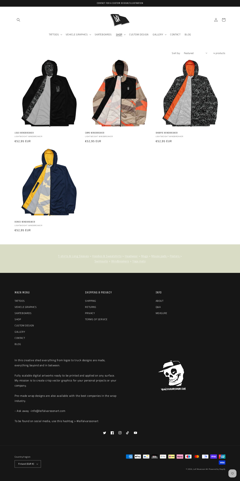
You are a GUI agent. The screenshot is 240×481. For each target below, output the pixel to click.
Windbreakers (120, 261)
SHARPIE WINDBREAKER (167, 132)
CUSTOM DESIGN (24, 325)
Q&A (158, 307)
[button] (18, 20)
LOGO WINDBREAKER (24, 132)
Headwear (131, 256)
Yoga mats (138, 261)
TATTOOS (20, 301)
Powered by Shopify (217, 469)
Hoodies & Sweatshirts (107, 256)
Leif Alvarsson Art (200, 469)
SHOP (18, 319)
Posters (175, 256)
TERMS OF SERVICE (96, 319)
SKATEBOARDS (23, 313)
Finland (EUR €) (26, 464)
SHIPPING (90, 301)
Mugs (144, 256)
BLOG (18, 344)
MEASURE (161, 313)
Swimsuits (101, 261)
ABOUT (160, 301)
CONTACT (20, 338)
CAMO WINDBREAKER (94, 132)
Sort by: (176, 53)
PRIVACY (90, 313)
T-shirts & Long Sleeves (73, 256)
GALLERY (20, 332)
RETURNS (90, 307)
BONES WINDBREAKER (25, 221)
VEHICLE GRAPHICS (26, 307)
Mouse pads (159, 256)
